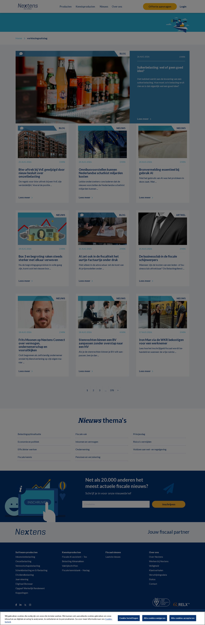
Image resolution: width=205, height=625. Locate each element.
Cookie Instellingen (128, 618)
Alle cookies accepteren (182, 618)
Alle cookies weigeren (154, 618)
